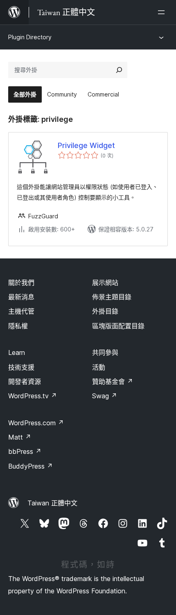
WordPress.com (36, 423)
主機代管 (21, 311)
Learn (16, 352)
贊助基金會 (112, 381)
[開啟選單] (163, 12)
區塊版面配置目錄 (118, 326)
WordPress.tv (32, 396)
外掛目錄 (105, 311)
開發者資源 (24, 381)
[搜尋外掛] (119, 70)
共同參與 (105, 352)
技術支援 (21, 367)
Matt (19, 437)
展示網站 (105, 282)
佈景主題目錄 (111, 297)
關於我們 (21, 282)
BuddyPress (30, 466)
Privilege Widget (86, 145)
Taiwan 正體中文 (52, 503)
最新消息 (21, 297)
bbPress (24, 451)
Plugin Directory (30, 37)
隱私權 (18, 326)
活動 (98, 367)
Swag (104, 396)
